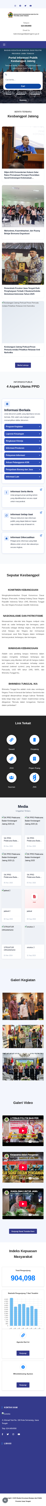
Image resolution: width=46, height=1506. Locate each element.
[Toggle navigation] (4, 44)
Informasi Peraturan (15, 448)
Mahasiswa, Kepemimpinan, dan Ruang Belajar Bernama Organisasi (22, 232)
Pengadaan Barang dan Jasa (19, 469)
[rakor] (23, 1006)
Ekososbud (20, 94)
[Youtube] (19, 1434)
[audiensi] (23, 1066)
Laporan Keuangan (15, 434)
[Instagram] (13, 1434)
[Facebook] (2, 1434)
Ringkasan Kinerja (14, 441)
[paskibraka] (23, 1036)
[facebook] (20, 6)
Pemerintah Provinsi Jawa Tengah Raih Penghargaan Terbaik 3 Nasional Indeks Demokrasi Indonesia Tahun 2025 (22, 291)
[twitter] (25, 6)
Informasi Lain (12, 477)
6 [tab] (30, 99)
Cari (23, 86)
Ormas (8, 94)
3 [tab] (19, 99)
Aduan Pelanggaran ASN (17, 462)
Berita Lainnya (23, 365)
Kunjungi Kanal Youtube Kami (23, 1231)
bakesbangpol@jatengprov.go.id (26, 34)
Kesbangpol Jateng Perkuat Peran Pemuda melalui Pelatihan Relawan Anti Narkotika (22, 350)
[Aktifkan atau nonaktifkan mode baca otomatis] (5, 1500)
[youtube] (30, 6)
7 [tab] (34, 99)
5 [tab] (27, 99)
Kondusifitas (35, 94)
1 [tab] (12, 99)
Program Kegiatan (14, 427)
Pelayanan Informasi (15, 455)
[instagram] (15, 6)
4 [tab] (23, 99)
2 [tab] (15, 99)
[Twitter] (7, 1434)
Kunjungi (23, 1353)
